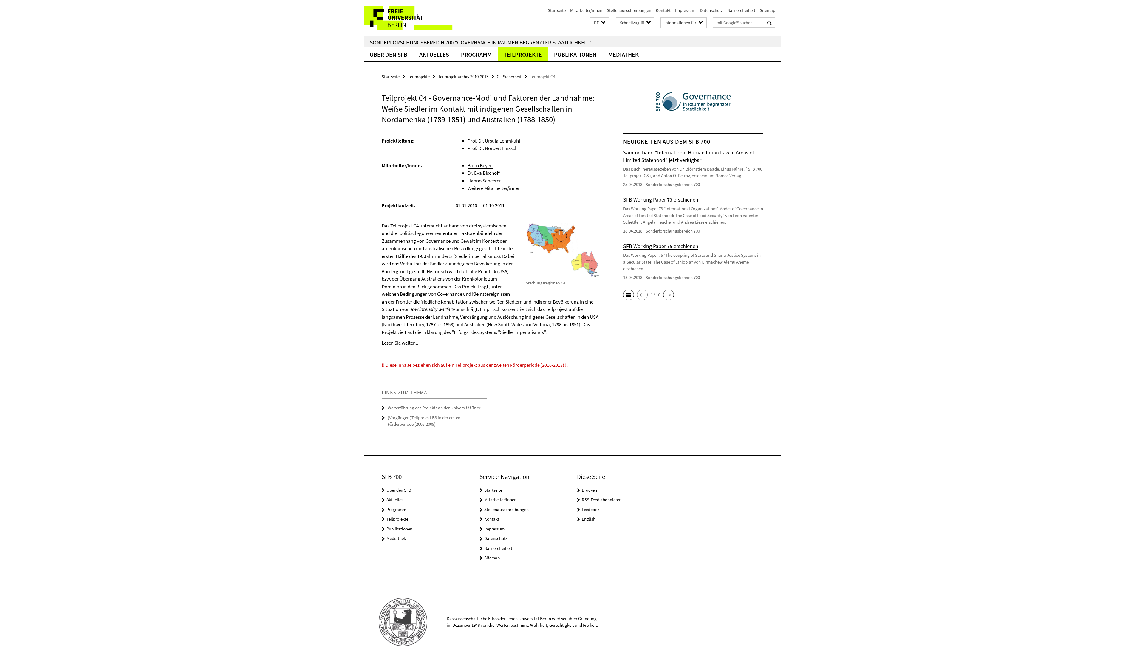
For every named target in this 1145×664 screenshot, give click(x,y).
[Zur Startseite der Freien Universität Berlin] (414, 18)
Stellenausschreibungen (629, 10)
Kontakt (663, 10)
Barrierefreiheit (741, 10)
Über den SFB (388, 54)
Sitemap (767, 10)
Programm (476, 54)
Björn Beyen (480, 165)
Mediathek (623, 54)
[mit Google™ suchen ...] (769, 22)
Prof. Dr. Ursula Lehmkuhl (494, 140)
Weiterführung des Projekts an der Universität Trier (434, 408)
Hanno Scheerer (484, 180)
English (588, 519)
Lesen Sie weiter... (400, 343)
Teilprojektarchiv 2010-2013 (463, 76)
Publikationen (575, 54)
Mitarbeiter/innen (586, 10)
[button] (599, 22)
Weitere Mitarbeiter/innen (494, 188)
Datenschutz (711, 10)
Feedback (590, 509)
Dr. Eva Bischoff (484, 173)
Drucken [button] (589, 490)
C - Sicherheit (509, 76)
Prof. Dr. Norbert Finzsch (493, 148)
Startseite (557, 10)
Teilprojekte (523, 54)
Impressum (685, 10)
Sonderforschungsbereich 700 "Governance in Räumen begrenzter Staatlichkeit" (480, 42)
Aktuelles (434, 54)
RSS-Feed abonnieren (601, 499)
